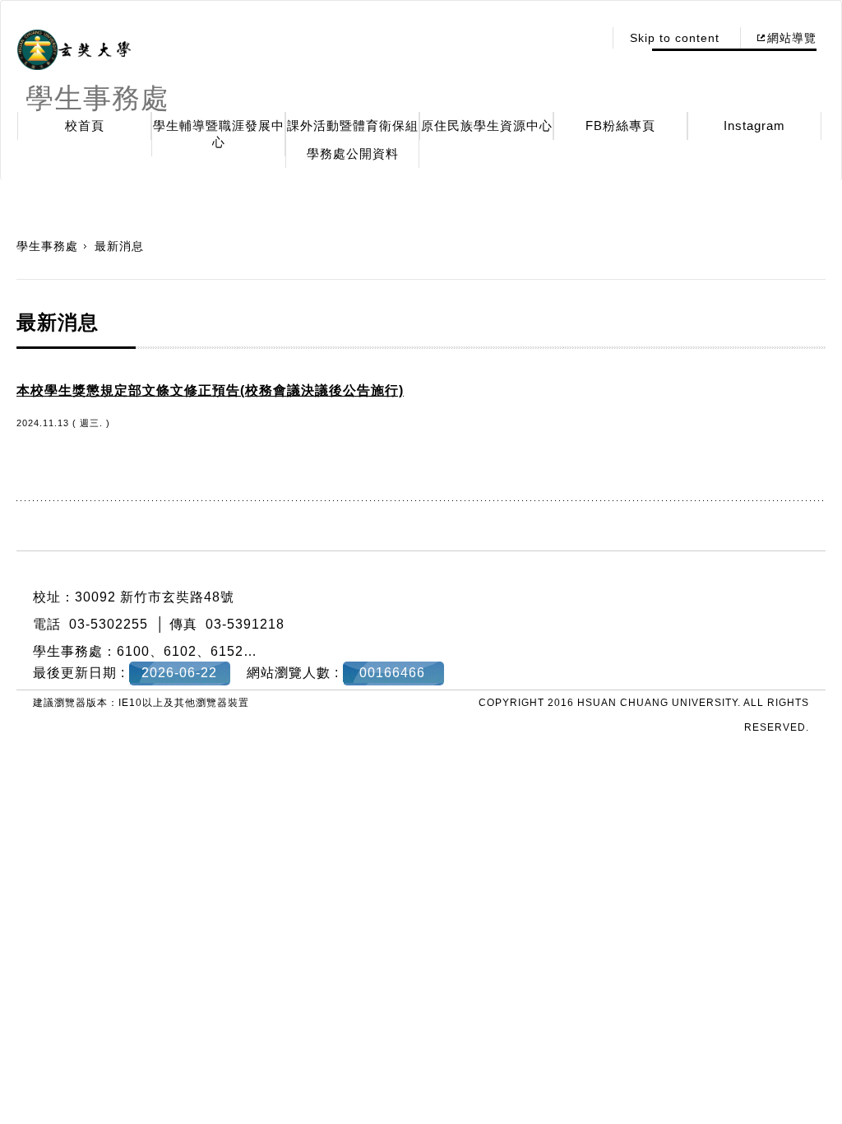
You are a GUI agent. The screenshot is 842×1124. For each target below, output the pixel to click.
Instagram (754, 125)
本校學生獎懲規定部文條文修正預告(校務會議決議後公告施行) (210, 390)
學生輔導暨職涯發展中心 (219, 133)
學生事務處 (47, 246)
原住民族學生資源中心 (487, 125)
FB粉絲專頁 (620, 125)
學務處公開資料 (353, 153)
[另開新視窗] (74, 50)
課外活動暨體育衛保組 (353, 125)
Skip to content (674, 37)
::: (586, 37)
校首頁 (84, 125)
